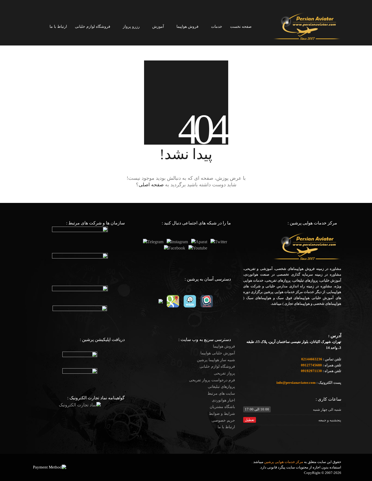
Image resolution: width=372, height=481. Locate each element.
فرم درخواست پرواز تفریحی (212, 380)
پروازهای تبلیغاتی (221, 387)
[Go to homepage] (307, 26)
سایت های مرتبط (221, 393)
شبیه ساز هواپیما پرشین (216, 360)
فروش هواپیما (224, 346)
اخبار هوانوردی (223, 400)
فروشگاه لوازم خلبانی (217, 366)
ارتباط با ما (226, 427)
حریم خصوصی (223, 420)
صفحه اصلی (151, 184)
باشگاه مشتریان (222, 407)
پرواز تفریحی (224, 373)
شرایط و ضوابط (222, 414)
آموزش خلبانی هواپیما (217, 353)
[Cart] (34, 27)
